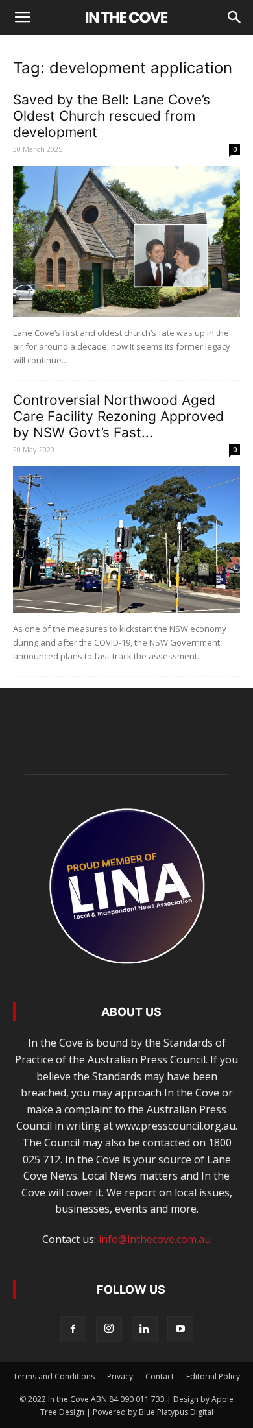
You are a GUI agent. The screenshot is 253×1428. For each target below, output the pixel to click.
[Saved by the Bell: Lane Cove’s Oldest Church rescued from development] (126, 241)
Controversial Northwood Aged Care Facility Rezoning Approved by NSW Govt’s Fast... (118, 416)
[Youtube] (180, 1329)
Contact (159, 1376)
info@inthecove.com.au (155, 1239)
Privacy (120, 1376)
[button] (235, 17)
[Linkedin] (145, 1329)
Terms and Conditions (54, 1376)
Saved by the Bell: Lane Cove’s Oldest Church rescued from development (111, 115)
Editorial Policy (213, 1376)
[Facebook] (73, 1329)
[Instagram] (109, 1329)
